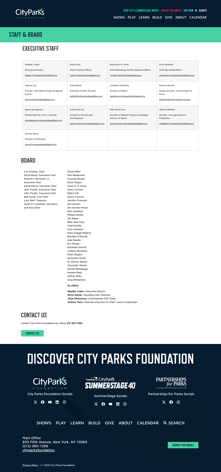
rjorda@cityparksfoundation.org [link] (125, 75)
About (180, 17)
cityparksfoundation (39, 450)
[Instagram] (64, 402)
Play (132, 17)
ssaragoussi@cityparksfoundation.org (43, 120)
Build (157, 17)
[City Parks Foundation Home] (43, 13)
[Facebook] (42, 402)
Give (168, 17)
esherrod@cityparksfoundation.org (87, 123)
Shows (119, 17)
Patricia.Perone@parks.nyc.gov (174, 99)
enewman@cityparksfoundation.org (176, 75)
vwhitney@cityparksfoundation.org (176, 123)
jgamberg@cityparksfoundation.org (127, 96)
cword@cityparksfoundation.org (41, 144)
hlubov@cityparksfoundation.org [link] (41, 75)
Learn (144, 17)
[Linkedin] (57, 402)
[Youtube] (50, 402)
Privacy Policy (31, 465)
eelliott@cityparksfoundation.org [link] (86, 96)
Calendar (198, 17)
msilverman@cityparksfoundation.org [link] (128, 123)
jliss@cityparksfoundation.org (39, 99)
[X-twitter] (35, 402)
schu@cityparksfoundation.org (85, 75)
